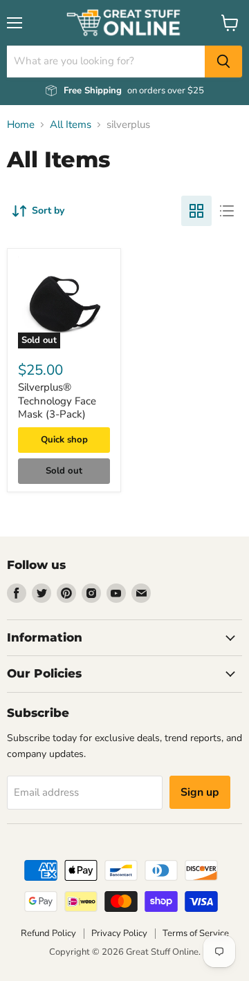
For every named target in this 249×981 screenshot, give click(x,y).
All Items (70, 125)
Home (21, 125)
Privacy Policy (119, 933)
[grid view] (196, 211)
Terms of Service (196, 933)
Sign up (200, 792)
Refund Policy (48, 933)
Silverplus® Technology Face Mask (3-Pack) (57, 400)
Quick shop (64, 439)
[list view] (227, 211)
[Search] (223, 61)
